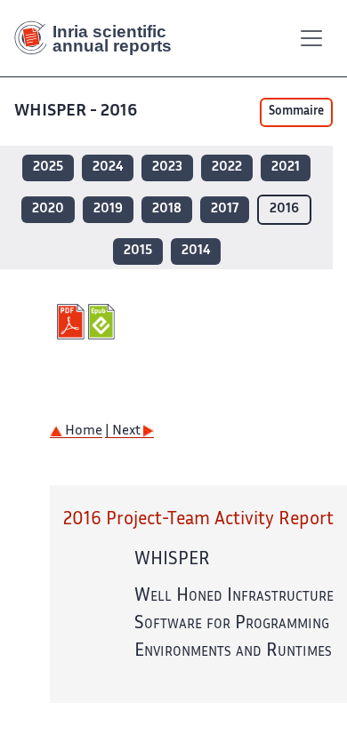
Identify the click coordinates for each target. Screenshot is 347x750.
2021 (285, 167)
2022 (227, 167)
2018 (167, 209)
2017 (224, 209)
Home (82, 431)
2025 (48, 167)
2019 (108, 209)
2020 (48, 209)
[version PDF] (72, 321)
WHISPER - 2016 (75, 111)
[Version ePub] (103, 321)
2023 (167, 167)
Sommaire (296, 112)
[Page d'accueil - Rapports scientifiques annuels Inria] (100, 38)
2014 (196, 251)
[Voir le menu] (311, 38)
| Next (124, 431)
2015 (138, 251)
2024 (108, 167)
